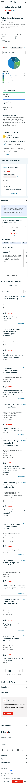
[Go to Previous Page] (7, 671)
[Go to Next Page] (20, 671)
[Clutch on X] (7, 750)
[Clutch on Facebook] (2, 750)
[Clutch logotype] (14, 2)
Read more (3, 30)
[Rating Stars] (8, 171)
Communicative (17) (16, 242)
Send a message (7, 713)
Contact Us (3, 744)
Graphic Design (8, 80)
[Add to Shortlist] (25, 781)
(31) (17, 233)
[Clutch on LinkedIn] (23, 750)
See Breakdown (13, 235)
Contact (16, 781)
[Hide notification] (25, 207)
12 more (7, 154)
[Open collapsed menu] (2, 2)
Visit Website (6, 781)
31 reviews (13, 10)
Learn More (6, 213)
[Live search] (25, 2)
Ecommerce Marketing (9, 77)
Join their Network (18, 12)
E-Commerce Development (10, 75)
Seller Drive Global (13, 7)
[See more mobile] (21, 323)
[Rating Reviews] (8, 10)
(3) (12, 171)
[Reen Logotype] (5, 167)
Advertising (14, 151)
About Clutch (4, 755)
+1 (23, 38)
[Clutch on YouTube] (18, 750)
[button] (12, 291)
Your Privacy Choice (5, 770)
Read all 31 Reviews (14, 271)
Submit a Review (13, 285)
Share (24, 296)
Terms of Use (3, 775)
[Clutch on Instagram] (12, 750)
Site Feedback (4, 741)
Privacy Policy (4, 768)
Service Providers (5, 762)
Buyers (2, 759)
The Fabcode (13, 167)
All (4, 144)
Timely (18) (5, 242)
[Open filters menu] (25, 291)
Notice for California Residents (7, 773)
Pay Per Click (7, 73)
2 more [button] (19, 176)
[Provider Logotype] (2, 7)
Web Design (7, 82)
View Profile (14, 193)
